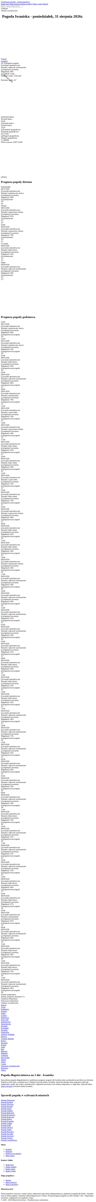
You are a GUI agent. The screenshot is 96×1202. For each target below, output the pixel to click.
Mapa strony (10, 1156)
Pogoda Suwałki (7, 1134)
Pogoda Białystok (7, 1113)
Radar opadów (26, 4)
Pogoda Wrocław (7, 1104)
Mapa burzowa (15, 4)
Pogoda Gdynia (7, 1138)
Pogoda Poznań (7, 1107)
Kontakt (9, 1149)
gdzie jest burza (6, 1086)
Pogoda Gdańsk (7, 1111)
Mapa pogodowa (12, 1185)
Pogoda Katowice (7, 1117)
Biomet (45, 4)
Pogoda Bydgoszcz (8, 1115)
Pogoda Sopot (6, 1109)
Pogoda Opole (6, 1130)
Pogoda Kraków (7, 1102)
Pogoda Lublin (6, 1123)
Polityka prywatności (13, 1154)
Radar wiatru (37, 4)
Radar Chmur (11, 1171)
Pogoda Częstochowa (9, 1140)
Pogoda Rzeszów (7, 1132)
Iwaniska (4, 61)
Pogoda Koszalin (7, 1121)
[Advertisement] (48, 39)
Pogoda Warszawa (8, 1100)
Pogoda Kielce (6, 1119)
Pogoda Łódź (6, 1125)
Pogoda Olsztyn (7, 1128)
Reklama (9, 1151)
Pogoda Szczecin (7, 1136)
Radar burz (5, 4)
